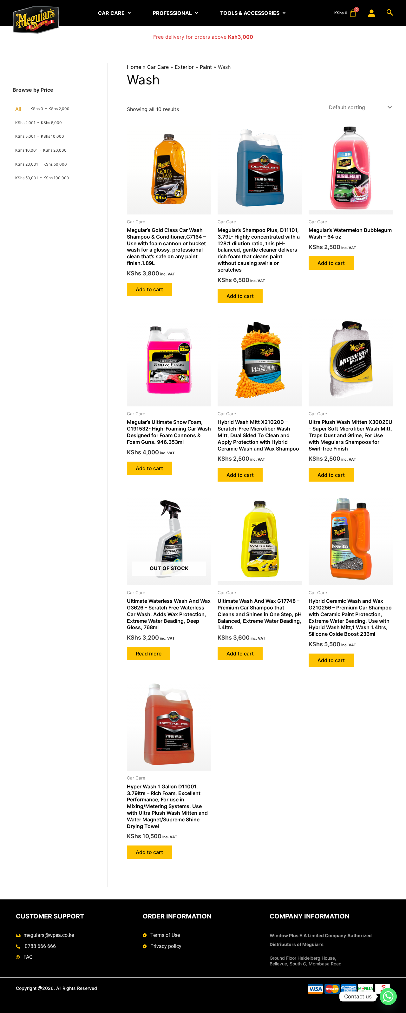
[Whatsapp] (388, 996)
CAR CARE (111, 13)
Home (134, 67)
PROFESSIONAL (172, 13)
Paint (206, 67)
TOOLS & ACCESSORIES (249, 13)
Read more (148, 653)
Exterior (184, 67)
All (18, 109)
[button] (114, 13)
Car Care (158, 67)
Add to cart (149, 289)
